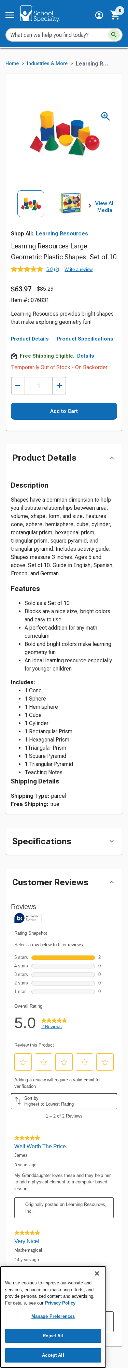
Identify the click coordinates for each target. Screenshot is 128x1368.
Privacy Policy (60, 1303)
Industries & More (47, 64)
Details (85, 356)
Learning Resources (62, 233)
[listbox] (50, 215)
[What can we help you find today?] (114, 35)
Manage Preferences (53, 1316)
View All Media (105, 206)
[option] (31, 215)
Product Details (30, 339)
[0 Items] (115, 15)
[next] (90, 207)
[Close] (96, 1273)
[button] (99, 15)
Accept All (53, 1355)
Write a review (79, 269)
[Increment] (59, 385)
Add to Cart (64, 411)
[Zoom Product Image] (105, 116)
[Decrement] (18, 385)
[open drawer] (9, 15)
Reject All (53, 1335)
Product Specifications (85, 339)
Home (12, 64)
